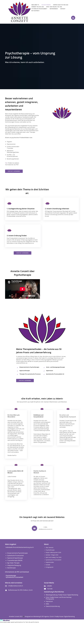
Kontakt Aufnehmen (22, 253)
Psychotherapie (46, 4)
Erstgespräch (35, 10)
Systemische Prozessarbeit (39, 8)
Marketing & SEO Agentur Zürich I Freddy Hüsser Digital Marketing (54, 616)
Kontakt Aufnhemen (14, 171)
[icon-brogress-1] (9, 203)
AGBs (47, 604)
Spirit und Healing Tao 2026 (54, 6)
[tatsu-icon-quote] (16, 409)
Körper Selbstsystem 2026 (60, 4)
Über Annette (35, 4)
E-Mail (45, 527)
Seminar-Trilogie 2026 (37, 6)
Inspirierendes (54, 8)
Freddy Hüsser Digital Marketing (68, 595)
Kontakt (62, 8)
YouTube (49, 588)
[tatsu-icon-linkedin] (73, 18)
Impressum (49, 601)
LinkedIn (49, 586)
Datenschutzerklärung (53, 606)
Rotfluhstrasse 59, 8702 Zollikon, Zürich (20, 590)
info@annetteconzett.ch (45, 529)
